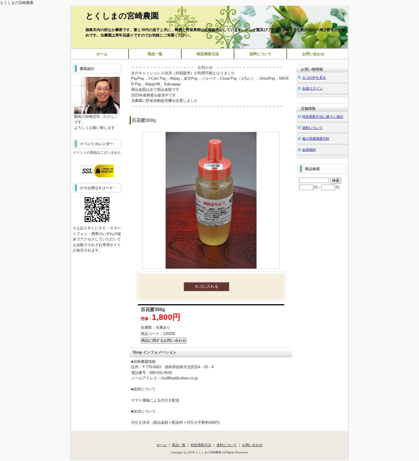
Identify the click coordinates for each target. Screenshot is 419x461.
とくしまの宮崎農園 (122, 15)
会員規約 (309, 149)
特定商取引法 (208, 54)
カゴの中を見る (314, 77)
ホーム (101, 54)
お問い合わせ (313, 54)
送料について (260, 54)
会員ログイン (312, 88)
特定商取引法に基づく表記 (322, 116)
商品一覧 (155, 54)
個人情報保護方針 (315, 138)
